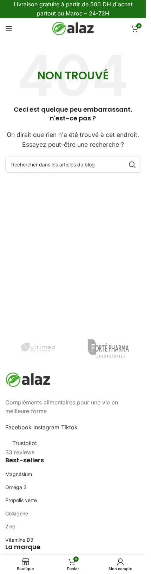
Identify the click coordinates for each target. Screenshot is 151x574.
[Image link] (28, 379)
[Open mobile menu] (9, 28)
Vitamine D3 (19, 540)
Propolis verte (21, 500)
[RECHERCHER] (132, 165)
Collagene (16, 513)
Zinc (10, 526)
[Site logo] (73, 28)
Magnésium (18, 474)
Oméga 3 (16, 487)
